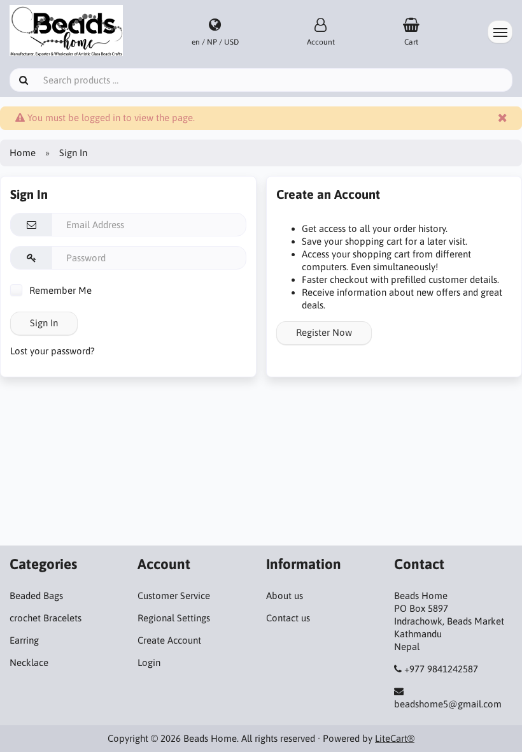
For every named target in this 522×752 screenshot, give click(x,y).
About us (284, 595)
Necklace (29, 662)
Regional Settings (174, 617)
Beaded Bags (36, 595)
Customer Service (174, 595)
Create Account (169, 640)
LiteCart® (394, 738)
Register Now (324, 332)
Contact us (288, 617)
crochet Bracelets (45, 617)
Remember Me (59, 290)
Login (149, 662)
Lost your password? (52, 350)
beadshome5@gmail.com (448, 703)
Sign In (44, 322)
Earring (24, 640)
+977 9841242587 (441, 668)
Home (23, 152)
